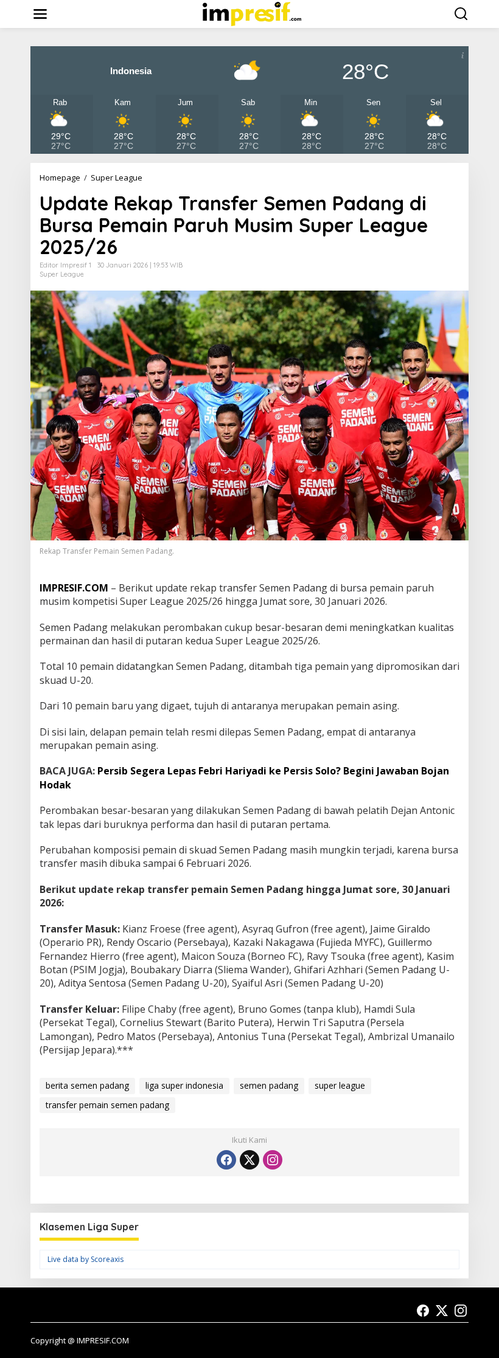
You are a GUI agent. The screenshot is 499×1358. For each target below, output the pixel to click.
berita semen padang (87, 1085)
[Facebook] (226, 1160)
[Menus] (40, 14)
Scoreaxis (107, 1259)
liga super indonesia (184, 1085)
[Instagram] (272, 1160)
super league (340, 1085)
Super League (62, 274)
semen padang (269, 1085)
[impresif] (252, 13)
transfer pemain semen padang (107, 1105)
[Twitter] (249, 1160)
